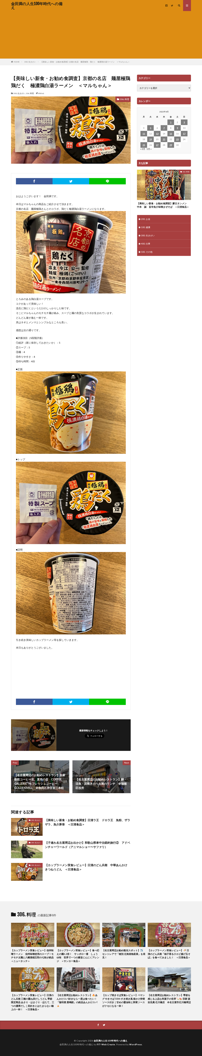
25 (144, 145)
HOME (17, 62)
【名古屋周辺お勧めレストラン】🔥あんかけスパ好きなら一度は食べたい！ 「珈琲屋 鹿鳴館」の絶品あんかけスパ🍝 (78, 1000)
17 (184, 133)
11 (144, 133)
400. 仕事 (145, 243)
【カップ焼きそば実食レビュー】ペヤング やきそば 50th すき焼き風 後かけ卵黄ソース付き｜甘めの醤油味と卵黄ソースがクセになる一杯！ (123, 1000)
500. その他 (146, 252)
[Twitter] (71, 181)
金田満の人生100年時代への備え (36, 5)
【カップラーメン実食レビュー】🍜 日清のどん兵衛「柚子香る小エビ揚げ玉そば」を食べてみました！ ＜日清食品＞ (169, 954)
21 (164, 139)
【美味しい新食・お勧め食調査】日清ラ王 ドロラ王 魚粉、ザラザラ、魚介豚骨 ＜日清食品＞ (87, 822)
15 (170, 133)
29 (170, 145)
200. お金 (145, 219)
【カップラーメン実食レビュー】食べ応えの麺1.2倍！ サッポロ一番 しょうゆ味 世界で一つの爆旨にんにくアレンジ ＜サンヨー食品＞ (78, 955)
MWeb (41, 93)
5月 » (149, 149)
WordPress (135, 1044)
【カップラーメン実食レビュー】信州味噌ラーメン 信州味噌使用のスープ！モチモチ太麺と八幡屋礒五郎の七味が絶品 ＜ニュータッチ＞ (32, 955)
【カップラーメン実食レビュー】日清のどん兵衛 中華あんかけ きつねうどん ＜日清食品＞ (87, 867)
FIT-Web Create (106, 1044)
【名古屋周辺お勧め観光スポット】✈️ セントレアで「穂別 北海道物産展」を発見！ (123, 954)
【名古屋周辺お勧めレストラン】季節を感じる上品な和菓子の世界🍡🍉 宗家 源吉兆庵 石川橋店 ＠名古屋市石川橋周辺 (169, 999)
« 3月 (142, 149)
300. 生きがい (30, 62)
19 (150, 139)
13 (157, 133)
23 (177, 139)
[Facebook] (34, 181)
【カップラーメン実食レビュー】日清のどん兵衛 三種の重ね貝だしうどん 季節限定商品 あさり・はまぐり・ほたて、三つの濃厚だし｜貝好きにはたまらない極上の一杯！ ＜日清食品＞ (32, 1002)
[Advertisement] (101, 35)
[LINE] (107, 181)
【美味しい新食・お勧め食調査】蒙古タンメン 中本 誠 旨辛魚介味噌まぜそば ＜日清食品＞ (163, 205)
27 (157, 145)
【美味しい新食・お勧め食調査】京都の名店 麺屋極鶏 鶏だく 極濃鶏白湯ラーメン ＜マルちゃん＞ (85, 62)
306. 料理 (30, 93)
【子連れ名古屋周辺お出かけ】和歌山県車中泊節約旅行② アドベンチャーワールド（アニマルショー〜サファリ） (87, 845)
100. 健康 (145, 227)
